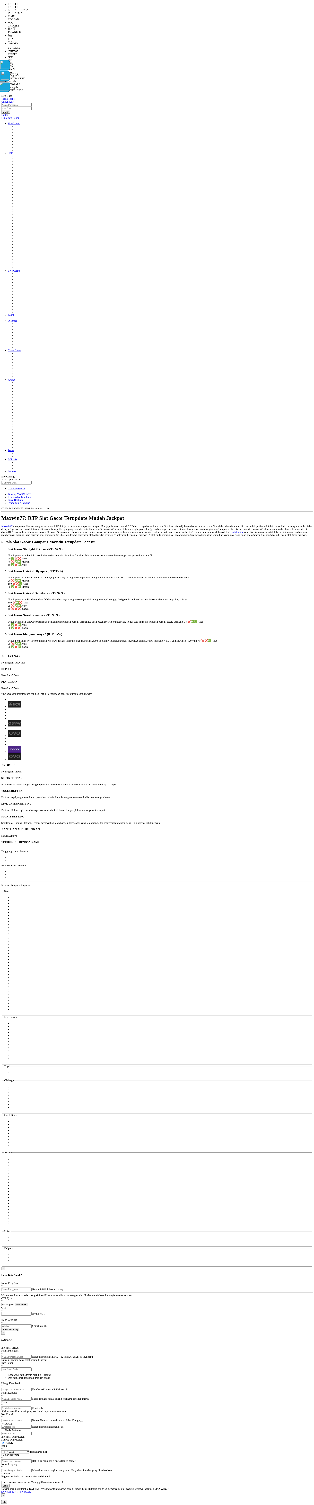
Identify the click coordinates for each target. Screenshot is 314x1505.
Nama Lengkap (9, 1392)
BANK (9, 1443)
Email (4, 1402)
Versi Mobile (8, 98)
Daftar (4, 115)
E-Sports (12, 459)
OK (4, 1502)
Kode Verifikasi (9, 1319)
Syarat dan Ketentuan (19, 503)
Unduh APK (7, 101)
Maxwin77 (7, 526)
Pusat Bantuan (15, 500)
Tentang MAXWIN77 (19, 494)
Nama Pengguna (9, 1283)
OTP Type (6, 1298)
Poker (11, 450)
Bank (4, 1445)
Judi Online (237, 532)
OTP (3, 1307)
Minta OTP (21, 1304)
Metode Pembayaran (12, 1439)
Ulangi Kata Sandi (10, 1383)
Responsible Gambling (19, 497)
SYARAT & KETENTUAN (16, 1491)
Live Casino (14, 270)
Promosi (12, 471)
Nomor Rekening (10, 1454)
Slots (10, 153)
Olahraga (12, 320)
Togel (11, 315)
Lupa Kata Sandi (10, 117)
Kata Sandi (7, 1363)
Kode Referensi (13, 1430)
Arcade (11, 379)
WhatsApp (6, 1423)
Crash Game (14, 350)
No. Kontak (7, 1414)
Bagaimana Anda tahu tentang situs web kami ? (25, 1476)
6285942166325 (16, 488)
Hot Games (14, 123)
